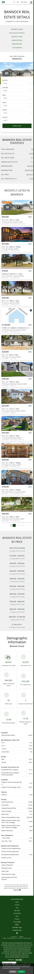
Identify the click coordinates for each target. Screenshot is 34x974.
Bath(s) (4, 102)
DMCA (17, 924)
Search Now (17, 126)
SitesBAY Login (17, 930)
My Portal (24, 2)
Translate (29, 963)
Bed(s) (4, 95)
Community (17, 913)
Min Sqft (4, 110)
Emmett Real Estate (17, 899)
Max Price (5, 87)
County (17, 905)
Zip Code (17, 910)
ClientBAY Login (17, 927)
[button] (31, 2)
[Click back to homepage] (3, 2)
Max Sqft (4, 117)
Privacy (17, 919)
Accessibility (17, 922)
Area (17, 916)
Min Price (5, 80)
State (17, 902)
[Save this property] (30, 202)
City (17, 908)
